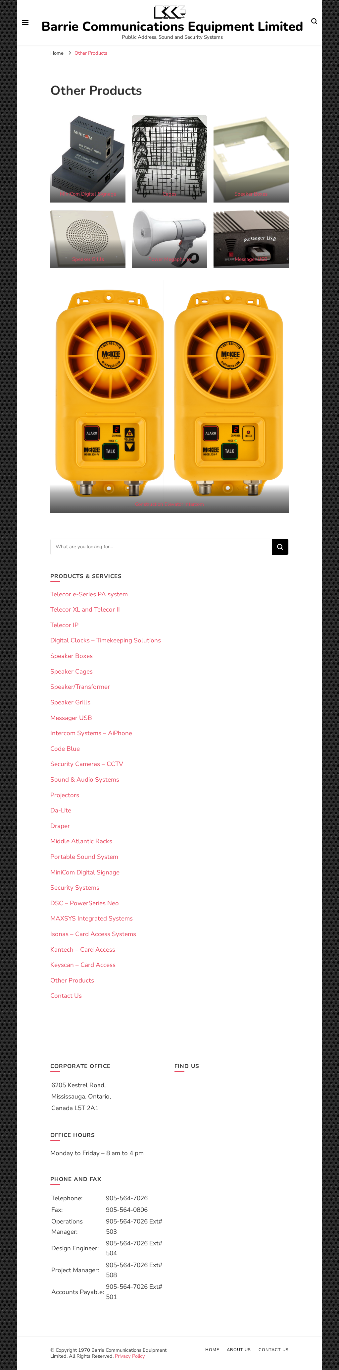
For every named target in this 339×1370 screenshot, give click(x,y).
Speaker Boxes (250, 194)
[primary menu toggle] (25, 22)
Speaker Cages (71, 671)
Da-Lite (60, 810)
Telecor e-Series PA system (89, 594)
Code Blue (65, 749)
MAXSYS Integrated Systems (91, 918)
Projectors (64, 795)
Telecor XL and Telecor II (85, 609)
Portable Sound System (84, 857)
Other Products (72, 980)
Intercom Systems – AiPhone (91, 733)
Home (212, 1349)
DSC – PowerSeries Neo (84, 903)
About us (239, 1349)
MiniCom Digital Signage (88, 194)
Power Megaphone (169, 259)
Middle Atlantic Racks (81, 841)
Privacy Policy (130, 1356)
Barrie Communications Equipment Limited (172, 26)
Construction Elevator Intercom (169, 504)
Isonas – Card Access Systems (93, 934)
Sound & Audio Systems (84, 779)
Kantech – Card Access (82, 949)
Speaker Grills (88, 259)
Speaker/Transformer (80, 687)
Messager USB (251, 259)
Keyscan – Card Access (83, 965)
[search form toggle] (314, 22)
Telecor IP (64, 625)
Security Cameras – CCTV (86, 764)
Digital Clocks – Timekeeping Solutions (105, 640)
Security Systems (74, 887)
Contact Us (66, 995)
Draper (60, 826)
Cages (169, 194)
